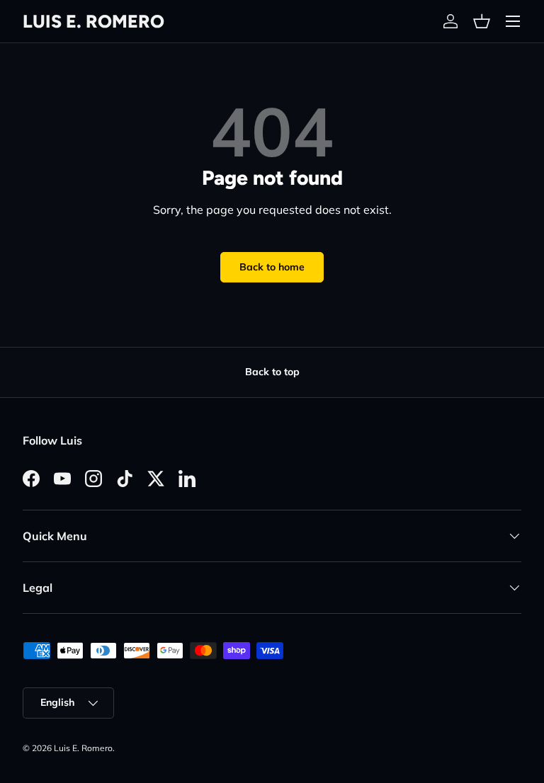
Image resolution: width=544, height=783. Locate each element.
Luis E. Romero (83, 748)
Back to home (272, 267)
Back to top (272, 371)
